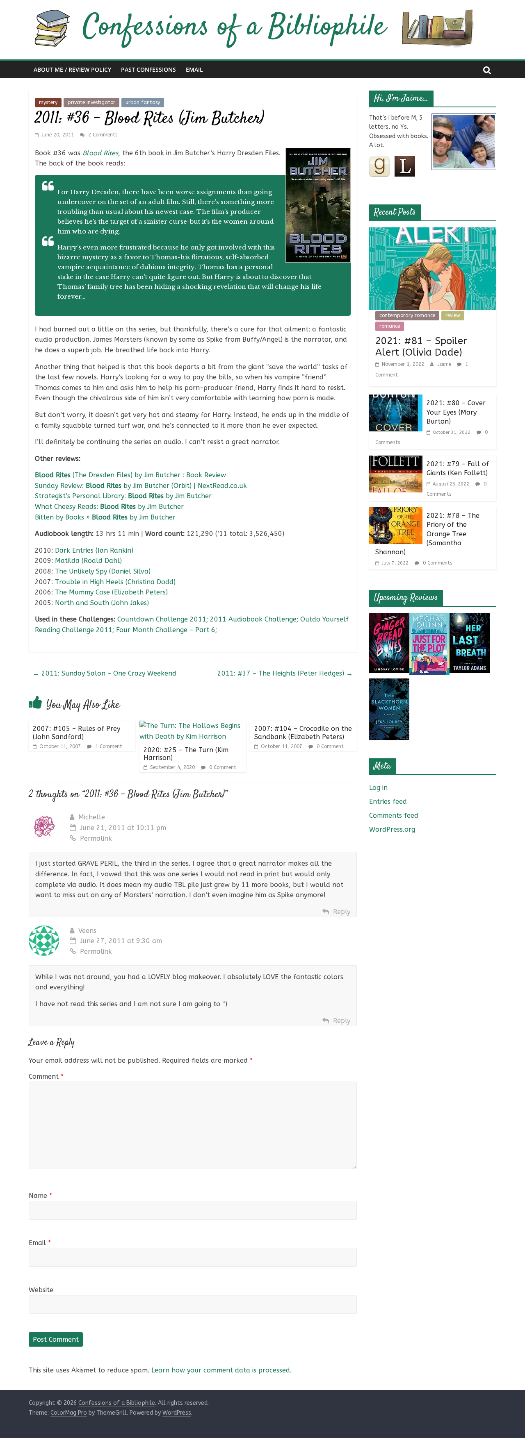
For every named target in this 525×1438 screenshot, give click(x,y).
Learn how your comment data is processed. (221, 1370)
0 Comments (436, 563)
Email (194, 69)
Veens (87, 930)
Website (41, 1290)
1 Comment (108, 746)
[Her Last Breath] (470, 618)
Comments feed (393, 815)
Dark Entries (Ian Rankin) (94, 550)
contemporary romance (407, 315)
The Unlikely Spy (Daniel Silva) (103, 571)
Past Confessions (148, 69)
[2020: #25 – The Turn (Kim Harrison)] (192, 726)
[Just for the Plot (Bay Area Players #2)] (429, 618)
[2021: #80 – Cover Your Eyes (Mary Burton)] (395, 400)
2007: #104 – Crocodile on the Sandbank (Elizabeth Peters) (303, 732)
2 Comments (102, 135)
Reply (341, 912)
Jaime (445, 364)
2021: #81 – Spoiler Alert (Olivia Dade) (421, 346)
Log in (378, 788)
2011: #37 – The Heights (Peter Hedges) (285, 673)
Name (40, 1196)
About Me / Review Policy (72, 69)
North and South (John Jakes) (102, 603)
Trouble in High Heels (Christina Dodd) (115, 582)
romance (389, 326)
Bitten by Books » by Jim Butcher (105, 517)
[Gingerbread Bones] (389, 618)
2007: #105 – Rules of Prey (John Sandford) (76, 732)
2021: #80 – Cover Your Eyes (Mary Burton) (456, 412)
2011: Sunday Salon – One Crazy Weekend (104, 673)
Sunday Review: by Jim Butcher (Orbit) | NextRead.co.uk (141, 486)
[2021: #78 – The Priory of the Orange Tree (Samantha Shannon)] (395, 512)
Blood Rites (100, 153)
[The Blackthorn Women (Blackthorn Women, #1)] (389, 683)
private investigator (91, 102)
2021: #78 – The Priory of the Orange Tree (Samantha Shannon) (427, 534)
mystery (48, 102)
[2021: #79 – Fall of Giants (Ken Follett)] (395, 461)
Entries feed (388, 801)
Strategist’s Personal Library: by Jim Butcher (123, 496)
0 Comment (222, 767)
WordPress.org (392, 829)
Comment (46, 1076)
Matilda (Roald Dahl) (88, 561)
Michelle (91, 817)
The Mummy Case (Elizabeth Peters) (111, 592)
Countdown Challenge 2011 (161, 619)
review (452, 315)
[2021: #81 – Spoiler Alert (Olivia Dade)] (432, 232)
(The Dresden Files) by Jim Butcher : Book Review (130, 475)
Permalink (96, 838)
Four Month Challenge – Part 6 (165, 630)
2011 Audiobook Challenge (253, 619)
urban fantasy (143, 102)
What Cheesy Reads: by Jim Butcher (109, 506)
